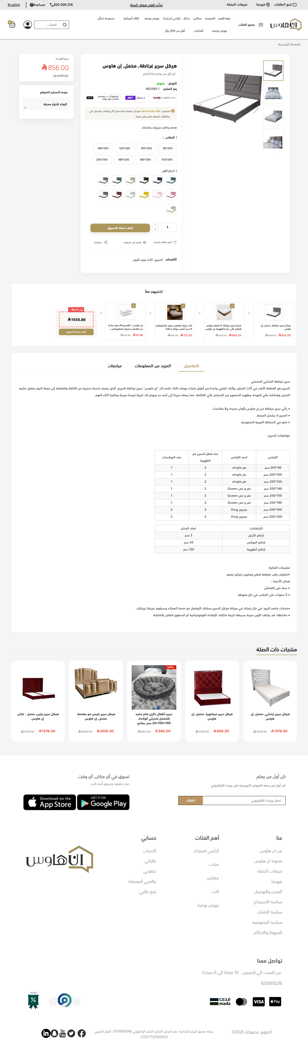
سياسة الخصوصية (267, 922)
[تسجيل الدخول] (22, 24)
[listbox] (131, 155)
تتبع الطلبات (283, 5)
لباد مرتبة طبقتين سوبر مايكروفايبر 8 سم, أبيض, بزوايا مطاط (174, 327)
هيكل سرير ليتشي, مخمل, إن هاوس (270, 716)
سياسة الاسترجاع (268, 901)
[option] (171, 180)
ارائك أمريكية (131, 18)
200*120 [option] (124, 148)
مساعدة (39, 5)
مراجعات (115, 366)
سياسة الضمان (269, 911)
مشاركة (98, 242)
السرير (159, 259)
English (14, 4)
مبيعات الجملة (237, 5)
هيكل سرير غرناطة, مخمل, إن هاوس (276, 327)
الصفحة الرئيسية (289, 44)
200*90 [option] (167, 148)
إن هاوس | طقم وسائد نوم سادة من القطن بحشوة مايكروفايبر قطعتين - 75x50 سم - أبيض (125, 327)
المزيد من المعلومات (153, 366)
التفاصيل (191, 366)
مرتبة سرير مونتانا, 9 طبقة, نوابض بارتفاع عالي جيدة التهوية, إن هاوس (223, 327)
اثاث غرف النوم (143, 259)
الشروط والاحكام (268, 932)
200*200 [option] (102, 160)
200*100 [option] (146, 148)
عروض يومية (219, 31)
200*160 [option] (145, 160)
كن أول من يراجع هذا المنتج (159, 74)
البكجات (198, 31)
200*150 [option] (167, 160)
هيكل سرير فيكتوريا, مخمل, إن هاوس (212, 716)
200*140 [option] (103, 148)
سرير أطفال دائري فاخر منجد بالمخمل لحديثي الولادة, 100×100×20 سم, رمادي (154, 718)
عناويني (149, 870)
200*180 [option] (123, 160)
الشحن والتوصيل (268, 891)
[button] (199, 108)
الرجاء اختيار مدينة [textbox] (55, 104)
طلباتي (150, 860)
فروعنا (261, 5)
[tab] (192, 366)
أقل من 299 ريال (175, 31)
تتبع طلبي (147, 891)
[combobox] (47, 25)
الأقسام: (171, 259)
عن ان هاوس (271, 850)
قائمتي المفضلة (142, 881)
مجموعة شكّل (106, 18)
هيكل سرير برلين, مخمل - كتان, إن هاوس (38, 716)
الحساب (149, 850)
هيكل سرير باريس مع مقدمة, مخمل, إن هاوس (96, 716)
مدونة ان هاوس (268, 860)
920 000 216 (63, 5)
